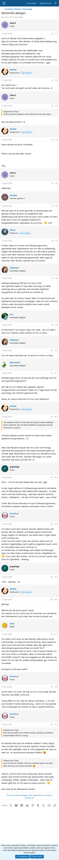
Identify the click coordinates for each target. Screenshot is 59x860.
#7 (56, 240)
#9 (56, 325)
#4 (56, 139)
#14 (56, 524)
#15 (56, 577)
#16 (56, 599)
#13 (56, 477)
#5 (56, 183)
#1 (56, 33)
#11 (56, 373)
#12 (56, 416)
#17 (56, 634)
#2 (56, 80)
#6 (56, 206)
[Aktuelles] (55, 3)
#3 (56, 106)
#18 (56, 687)
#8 (56, 278)
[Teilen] (52, 33)
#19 (56, 724)
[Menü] (4, 3)
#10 (56, 350)
